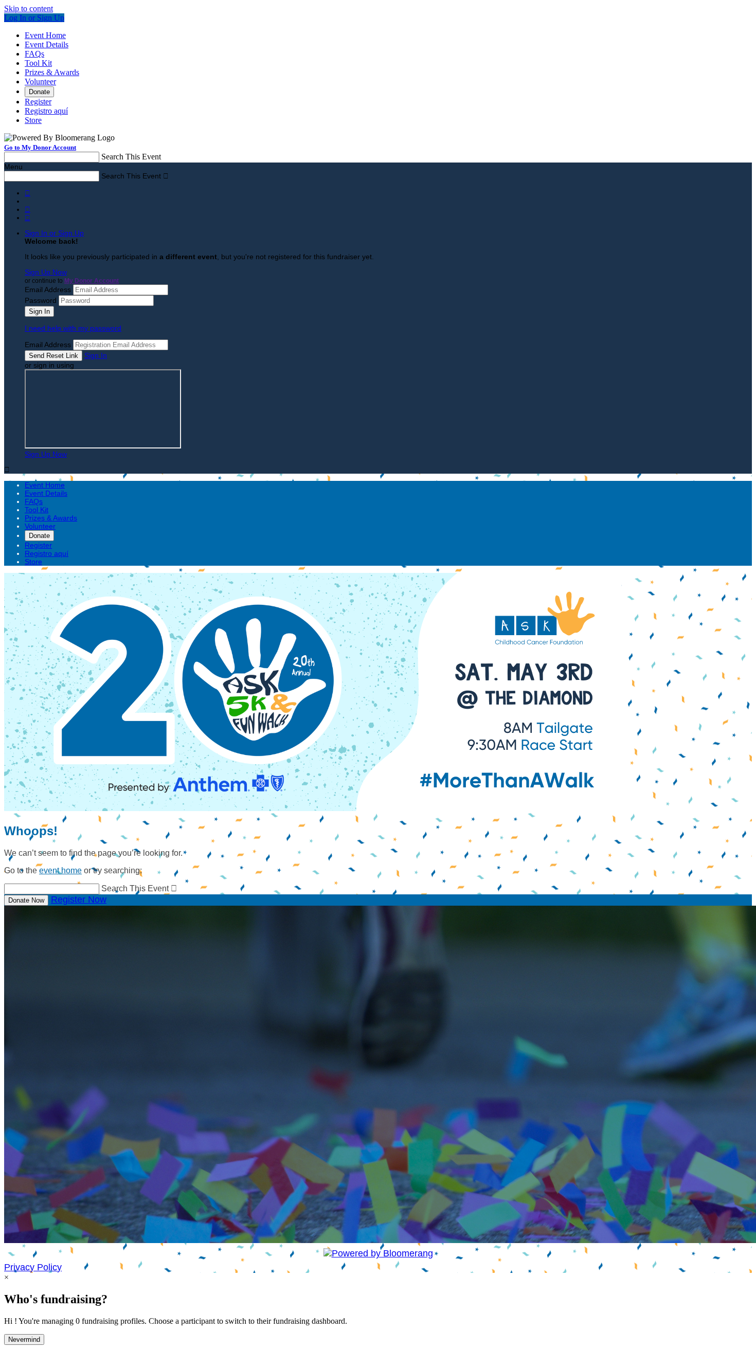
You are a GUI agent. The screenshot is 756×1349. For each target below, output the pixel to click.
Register (38, 101)
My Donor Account (91, 280)
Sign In (95, 355)
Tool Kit (38, 63)
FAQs (34, 53)
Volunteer (40, 81)
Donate (39, 92)
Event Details (46, 44)
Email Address (48, 289)
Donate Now (26, 900)
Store (33, 120)
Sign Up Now (46, 272)
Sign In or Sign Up (54, 233)
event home (60, 870)
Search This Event (131, 156)
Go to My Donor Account (40, 147)
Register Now (78, 899)
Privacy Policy (33, 1267)
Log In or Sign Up (34, 17)
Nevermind (24, 1339)
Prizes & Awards (52, 72)
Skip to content (28, 8)
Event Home (45, 35)
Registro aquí (46, 110)
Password (41, 300)
